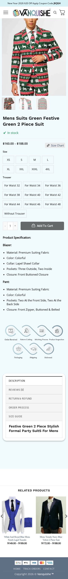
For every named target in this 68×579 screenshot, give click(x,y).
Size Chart (57, 145)
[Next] (60, 57)
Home (17, 568)
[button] (5, 12)
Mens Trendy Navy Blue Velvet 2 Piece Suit (51, 538)
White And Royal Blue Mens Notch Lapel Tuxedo (17, 538)
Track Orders (32, 568)
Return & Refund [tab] (20, 398)
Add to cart (45, 226)
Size (5, 151)
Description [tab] (17, 380)
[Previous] (8, 57)
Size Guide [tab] (15, 416)
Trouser (7, 177)
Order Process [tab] (19, 407)
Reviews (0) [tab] (16, 389)
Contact (49, 568)
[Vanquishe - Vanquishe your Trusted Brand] (32, 12)
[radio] (8, 160)
